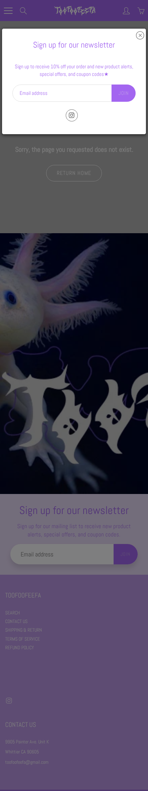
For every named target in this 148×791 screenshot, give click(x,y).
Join (123, 93)
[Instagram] (72, 115)
